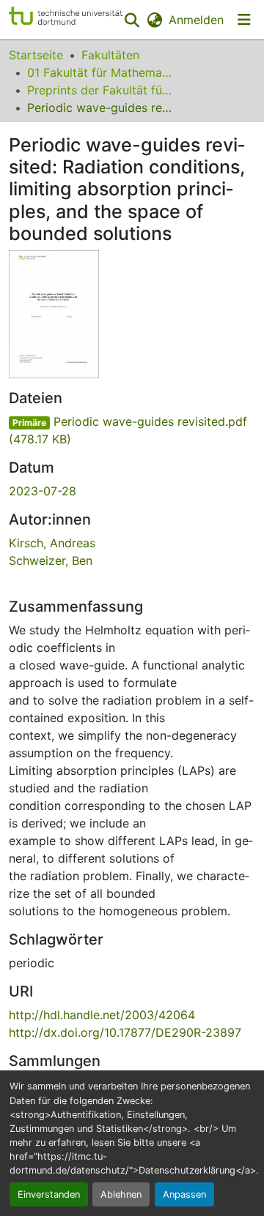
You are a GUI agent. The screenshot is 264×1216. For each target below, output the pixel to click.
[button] (65, 20)
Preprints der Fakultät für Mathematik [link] (100, 90)
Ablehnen (121, 1194)
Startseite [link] (36, 55)
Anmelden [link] (196, 19)
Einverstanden (49, 1194)
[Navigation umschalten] (244, 20)
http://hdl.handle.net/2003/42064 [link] (102, 1014)
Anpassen (184, 1194)
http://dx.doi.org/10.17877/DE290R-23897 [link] (125, 1032)
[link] (132, 430)
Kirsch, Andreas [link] (52, 543)
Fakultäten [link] (110, 55)
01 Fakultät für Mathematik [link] (100, 72)
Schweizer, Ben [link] (50, 560)
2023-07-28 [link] (42, 491)
